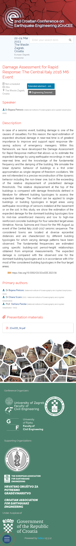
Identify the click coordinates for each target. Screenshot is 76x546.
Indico (41, 538)
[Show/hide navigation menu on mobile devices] (6, 539)
